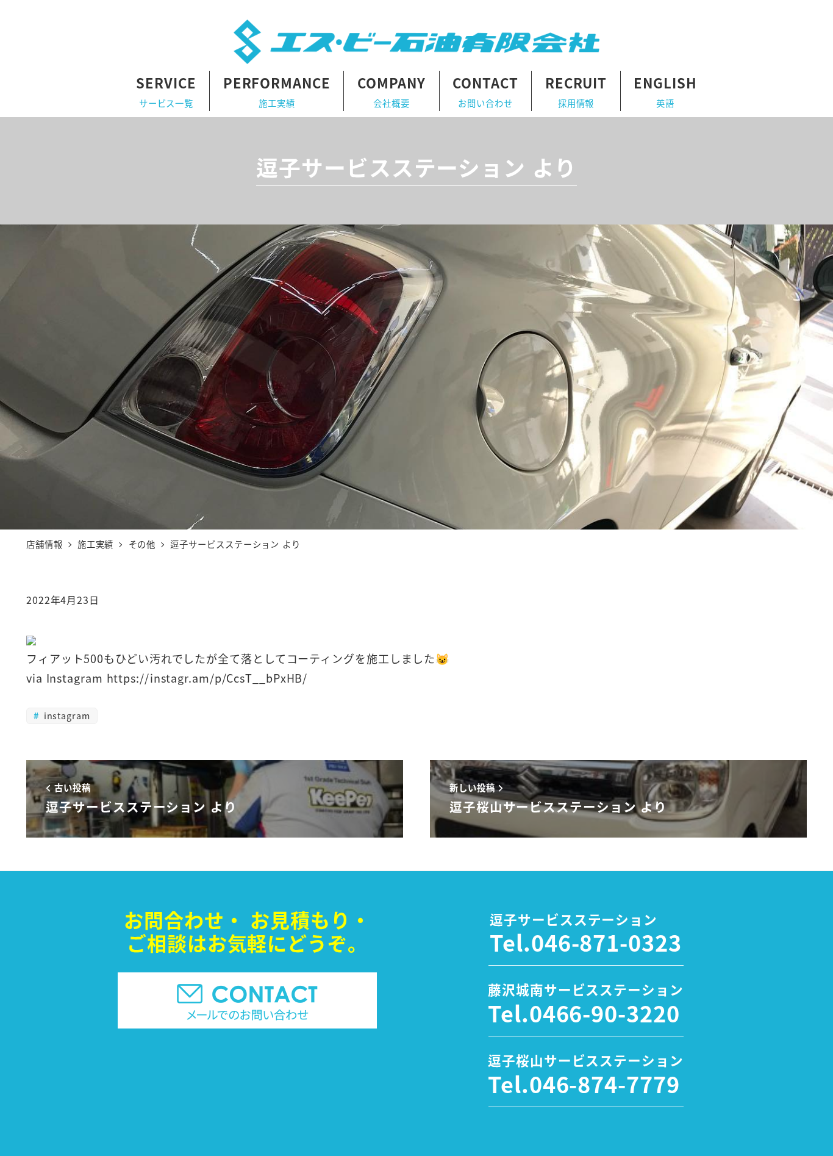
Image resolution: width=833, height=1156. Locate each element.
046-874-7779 (604, 1083)
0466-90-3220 (604, 1013)
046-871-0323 (606, 942)
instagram (65, 715)
